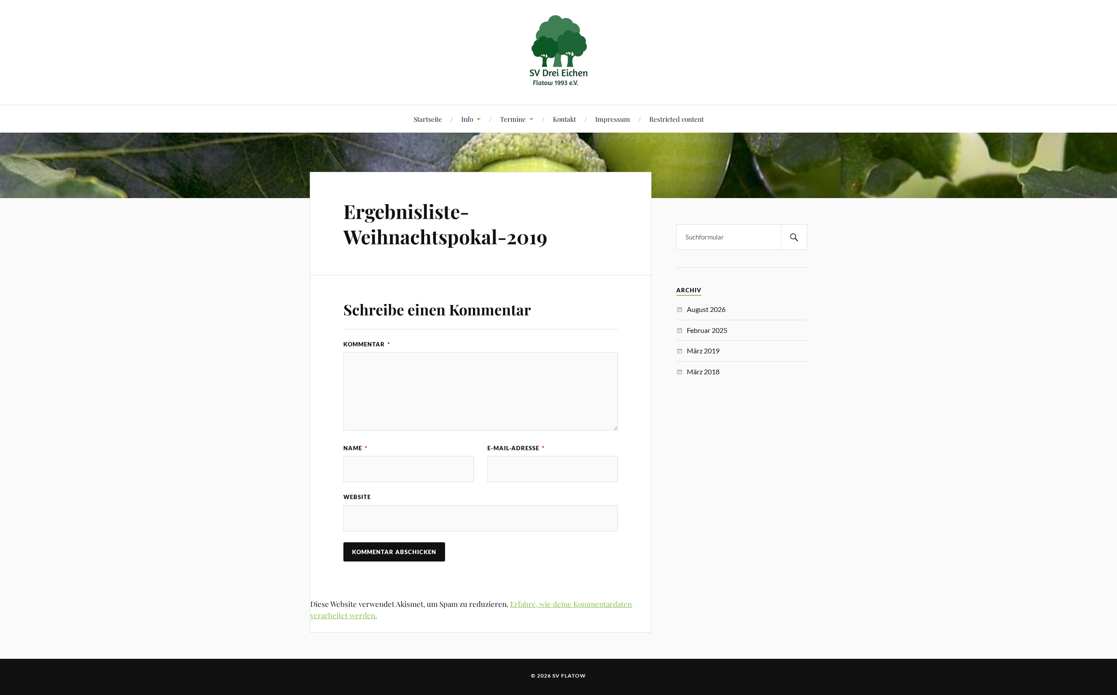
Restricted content (676, 118)
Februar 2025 (707, 330)
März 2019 (703, 350)
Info (467, 118)
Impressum (612, 118)
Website (357, 496)
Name (355, 448)
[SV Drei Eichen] (558, 78)
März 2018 (703, 371)
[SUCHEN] (794, 237)
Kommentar (366, 344)
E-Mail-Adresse (516, 448)
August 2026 (706, 309)
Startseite (428, 118)
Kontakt (564, 118)
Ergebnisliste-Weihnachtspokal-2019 (445, 223)
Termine (513, 118)
